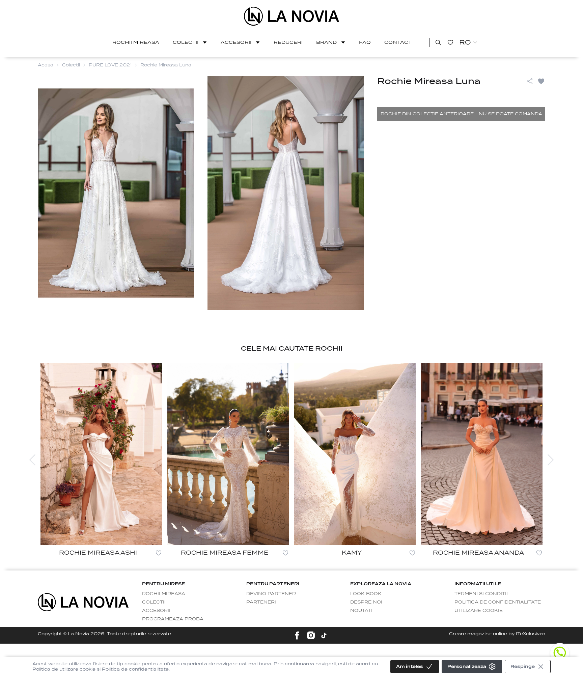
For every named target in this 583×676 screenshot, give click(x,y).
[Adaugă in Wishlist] (541, 81)
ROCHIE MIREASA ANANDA (478, 553)
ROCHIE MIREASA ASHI (98, 553)
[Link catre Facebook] (297, 635)
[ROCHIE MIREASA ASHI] (101, 454)
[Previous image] (32, 460)
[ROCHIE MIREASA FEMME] (228, 454)
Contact (398, 42)
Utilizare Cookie (478, 610)
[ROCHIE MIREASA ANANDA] (482, 454)
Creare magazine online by (497, 633)
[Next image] (551, 460)
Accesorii (236, 42)
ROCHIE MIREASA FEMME (225, 553)
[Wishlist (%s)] (450, 42)
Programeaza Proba (172, 618)
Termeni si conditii (481, 593)
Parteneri (261, 602)
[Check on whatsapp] (560, 653)
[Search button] (438, 42)
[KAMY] (355, 454)
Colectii (185, 42)
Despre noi (366, 602)
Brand (326, 42)
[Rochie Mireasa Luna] (291, 16)
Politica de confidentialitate (497, 602)
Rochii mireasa (135, 42)
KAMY (352, 553)
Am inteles (409, 666)
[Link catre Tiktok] (324, 635)
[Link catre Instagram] (311, 635)
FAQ (365, 42)
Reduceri (288, 42)
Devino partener (271, 593)
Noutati (361, 610)
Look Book (366, 593)
